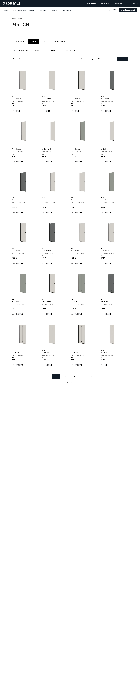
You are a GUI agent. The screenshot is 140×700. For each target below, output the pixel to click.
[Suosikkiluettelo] (114, 10)
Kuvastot (54, 10)
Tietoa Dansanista (91, 3)
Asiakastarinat (67, 10)
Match (34, 41)
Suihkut (20, 18)
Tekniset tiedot (105, 3)
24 (92, 59)
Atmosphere (109, 59)
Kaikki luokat (20, 41)
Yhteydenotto (118, 3)
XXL (45, 41)
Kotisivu (14, 18)
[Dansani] (11, 3)
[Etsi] (109, 10)
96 (99, 59)
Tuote (122, 59)
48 (96, 59)
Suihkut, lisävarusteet (61, 41)
